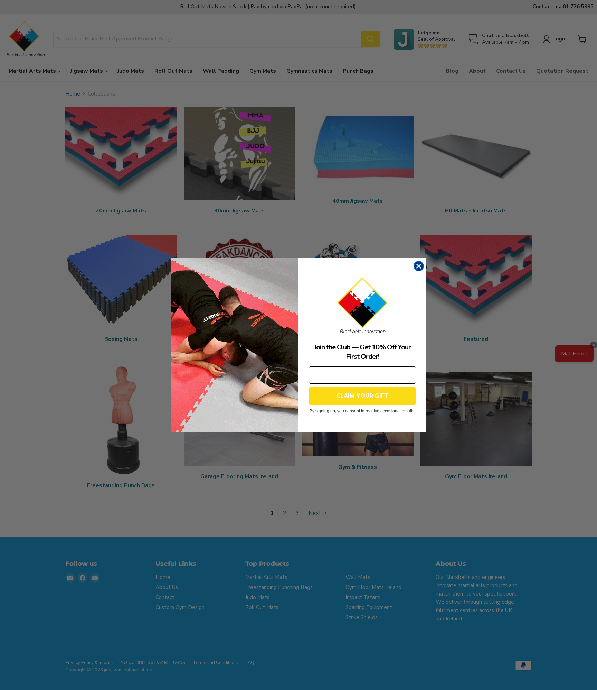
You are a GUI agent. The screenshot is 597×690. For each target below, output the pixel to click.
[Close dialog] (419, 266)
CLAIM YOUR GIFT (362, 395)
